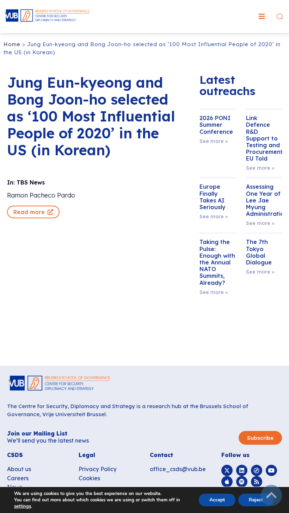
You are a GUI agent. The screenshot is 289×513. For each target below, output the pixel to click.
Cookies (89, 478)
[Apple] (227, 481)
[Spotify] (241, 481)
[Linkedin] (241, 470)
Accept (217, 499)
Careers (18, 478)
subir (271, 495)
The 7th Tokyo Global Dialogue (259, 252)
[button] (262, 16)
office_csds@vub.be (178, 469)
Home (12, 44)
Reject (256, 499)
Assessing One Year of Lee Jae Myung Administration (267, 200)
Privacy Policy (98, 469)
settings (22, 506)
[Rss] (256, 481)
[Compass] (256, 470)
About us (19, 469)
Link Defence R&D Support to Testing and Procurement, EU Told (265, 138)
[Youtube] (271, 470)
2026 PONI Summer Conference (216, 124)
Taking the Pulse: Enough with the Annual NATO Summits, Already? (217, 262)
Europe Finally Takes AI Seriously (212, 197)
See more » (213, 141)
